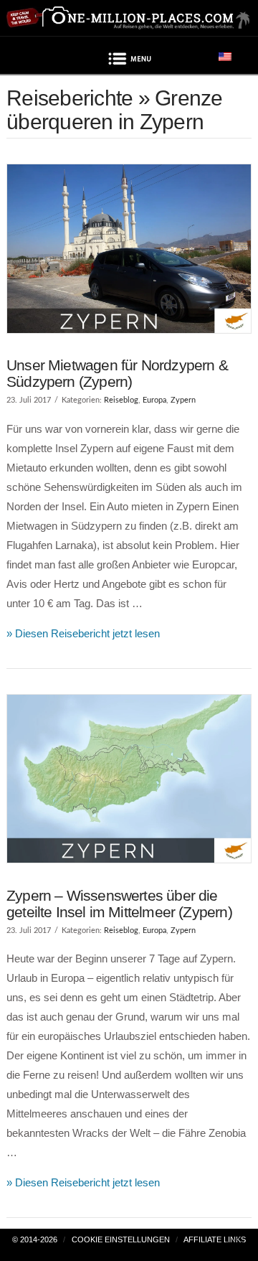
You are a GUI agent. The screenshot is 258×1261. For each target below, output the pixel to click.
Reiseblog (121, 400)
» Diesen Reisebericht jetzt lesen (83, 633)
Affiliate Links (214, 1239)
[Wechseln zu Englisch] (225, 56)
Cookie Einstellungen (121, 1239)
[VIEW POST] (129, 248)
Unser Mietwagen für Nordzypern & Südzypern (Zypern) (117, 373)
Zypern (183, 400)
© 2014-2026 (34, 1239)
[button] (129, 61)
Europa (154, 400)
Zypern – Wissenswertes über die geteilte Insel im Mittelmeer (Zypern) (119, 903)
